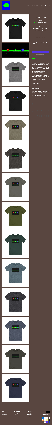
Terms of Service (5, 413)
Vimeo (29, 416)
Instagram (30, 413)
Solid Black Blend (37, 28)
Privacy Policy (4, 414)
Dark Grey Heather (37, 30)
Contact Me (42, 5)
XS (36, 42)
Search (3, 411)
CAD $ (47, 411)
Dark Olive (43, 37)
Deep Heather (44, 30)
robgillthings (47, 414)
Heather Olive (38, 37)
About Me (33, 5)
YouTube (30, 414)
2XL (46, 42)
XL (43, 42)
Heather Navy (41, 32)
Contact (15, 414)
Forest (36, 32)
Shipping (35, 22)
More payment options (40, 54)
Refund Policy (17, 411)
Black (46, 28)
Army (42, 28)
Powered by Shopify (46, 415)
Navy (45, 32)
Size (40, 40)
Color (40, 26)
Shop (37, 5)
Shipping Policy (17, 413)
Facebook (30, 411)
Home (28, 5)
